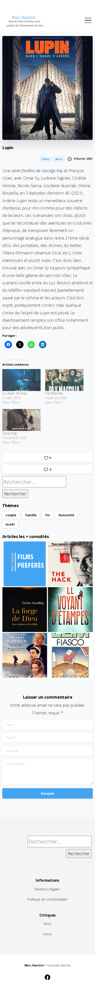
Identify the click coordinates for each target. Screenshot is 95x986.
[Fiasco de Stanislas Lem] (70, 655)
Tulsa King (9, 433)
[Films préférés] (24, 563)
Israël (10, 524)
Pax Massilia (54, 393)
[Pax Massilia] (64, 380)
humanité (66, 515)
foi (47, 515)
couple (11, 515)
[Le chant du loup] (21, 380)
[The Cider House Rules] (24, 655)
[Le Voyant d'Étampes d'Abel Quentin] (70, 609)
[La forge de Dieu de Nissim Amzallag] (24, 609)
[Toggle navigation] (88, 20)
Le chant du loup (14, 393)
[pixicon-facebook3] (47, 976)
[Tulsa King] (21, 420)
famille (31, 515)
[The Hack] (70, 563)
